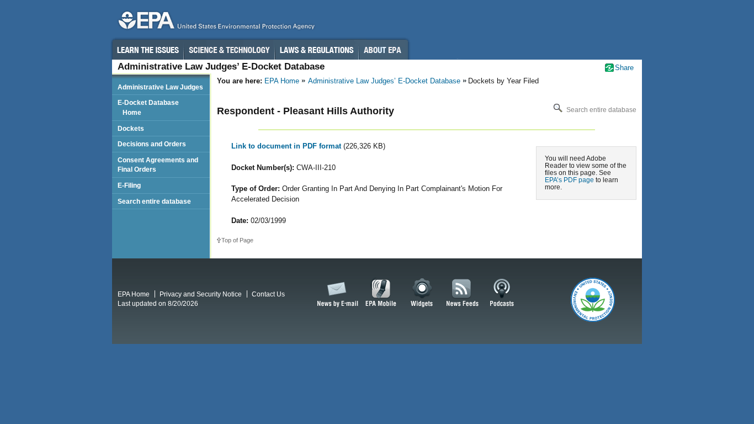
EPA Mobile (381, 293)
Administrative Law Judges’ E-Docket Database (384, 81)
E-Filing (129, 185)
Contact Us (268, 294)
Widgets (422, 293)
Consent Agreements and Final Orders (158, 164)
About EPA (383, 49)
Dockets (131, 128)
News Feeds (462, 293)
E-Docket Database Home (148, 107)
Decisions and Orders (152, 143)
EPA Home (281, 81)
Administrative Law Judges (160, 87)
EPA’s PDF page (569, 179)
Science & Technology (229, 49)
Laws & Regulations (316, 49)
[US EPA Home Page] (214, 22)
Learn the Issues (147, 49)
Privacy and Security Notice (201, 294)
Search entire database (600, 110)
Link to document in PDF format (287, 146)
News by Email (335, 293)
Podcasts (502, 293)
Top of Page (237, 240)
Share (624, 67)
